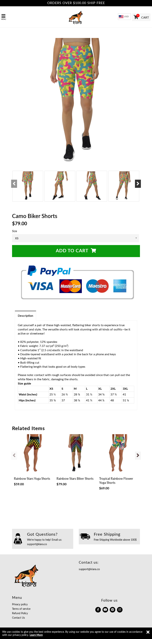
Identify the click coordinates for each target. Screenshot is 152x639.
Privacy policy (20, 604)
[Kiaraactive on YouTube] (105, 610)
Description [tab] (25, 315)
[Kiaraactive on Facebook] (98, 610)
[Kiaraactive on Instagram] (120, 610)
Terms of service (21, 609)
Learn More (36, 635)
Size (14, 231)
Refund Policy (20, 613)
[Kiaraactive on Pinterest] (112, 610)
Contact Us (18, 618)
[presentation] (14, 184)
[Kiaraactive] (76, 17)
